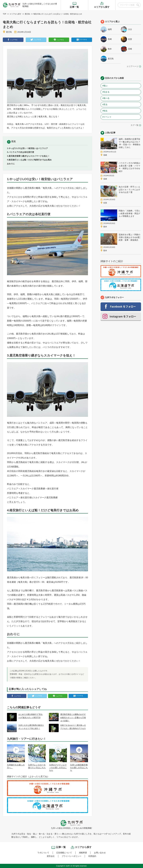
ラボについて (43, 853)
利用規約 (92, 856)
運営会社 (51, 856)
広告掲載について (64, 853)
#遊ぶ (105, 85)
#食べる (106, 98)
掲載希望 (83, 853)
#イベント (107, 117)
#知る (105, 111)
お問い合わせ (100, 853)
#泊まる (106, 92)
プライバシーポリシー (71, 856)
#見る (105, 104)
